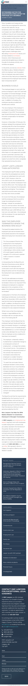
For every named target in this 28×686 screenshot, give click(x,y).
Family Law (6, 539)
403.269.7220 (6, 624)
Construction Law (8, 530)
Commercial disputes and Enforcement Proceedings (11, 520)
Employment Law (8, 534)
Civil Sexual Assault (8, 515)
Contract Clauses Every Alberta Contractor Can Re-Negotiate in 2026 (12, 489)
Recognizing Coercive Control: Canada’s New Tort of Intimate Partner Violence (12, 465)
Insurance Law (7, 548)
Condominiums (7, 525)
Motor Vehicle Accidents (10, 562)
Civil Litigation (7, 510)
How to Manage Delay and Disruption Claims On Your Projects (13, 482)
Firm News (6, 544)
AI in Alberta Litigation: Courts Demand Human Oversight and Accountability (12, 497)
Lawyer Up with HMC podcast (12, 553)
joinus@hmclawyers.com (10, 626)
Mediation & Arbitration (10, 557)
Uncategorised (7, 571)
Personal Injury (7, 567)
